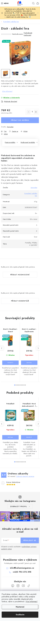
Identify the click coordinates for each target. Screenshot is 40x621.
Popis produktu (10, 142)
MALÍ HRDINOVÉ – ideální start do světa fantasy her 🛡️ (20, 16)
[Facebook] (12, 585)
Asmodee (10, 127)
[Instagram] (18, 585)
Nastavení (20, 607)
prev (2, 348)
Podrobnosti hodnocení (28, 34)
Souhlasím (20, 614)
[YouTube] (23, 585)
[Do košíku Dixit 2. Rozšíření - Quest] (10, 363)
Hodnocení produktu (28, 142)
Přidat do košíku (20, 120)
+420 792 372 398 (22, 571)
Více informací (31, 601)
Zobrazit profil (18, 506)
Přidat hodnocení (20, 275)
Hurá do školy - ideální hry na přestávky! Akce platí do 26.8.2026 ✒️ (20, 11)
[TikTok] (28, 585)
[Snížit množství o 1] (29, 112)
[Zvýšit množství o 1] (36, 112)
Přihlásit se (29, 540)
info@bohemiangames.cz (22, 568)
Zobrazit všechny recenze (25, 476)
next (38, 348)
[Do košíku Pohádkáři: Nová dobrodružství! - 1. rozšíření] (29, 437)
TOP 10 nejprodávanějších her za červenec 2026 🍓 (19, 14)
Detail (29, 363)
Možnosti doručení (10, 101)
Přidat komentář (20, 301)
